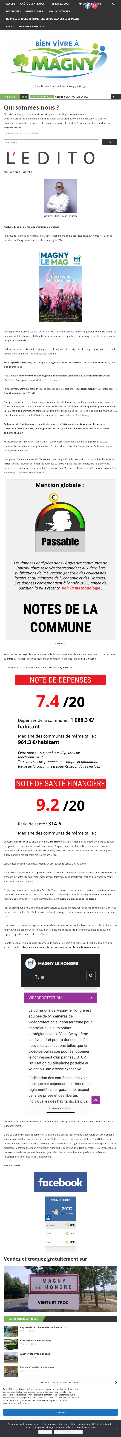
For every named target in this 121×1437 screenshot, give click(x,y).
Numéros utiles (35, 11)
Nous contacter (59, 11)
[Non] (117, 1428)
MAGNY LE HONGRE (42, 96)
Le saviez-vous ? (61, 3)
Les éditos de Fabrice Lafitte (23, 26)
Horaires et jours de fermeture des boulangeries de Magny (42, 18)
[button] (116, 1382)
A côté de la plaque (32, 3)
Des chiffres (13, 11)
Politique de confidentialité (68, 1432)
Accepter (60, 1412)
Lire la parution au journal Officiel (21, 133)
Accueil (10, 3)
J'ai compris (45, 1432)
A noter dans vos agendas (71, 96)
